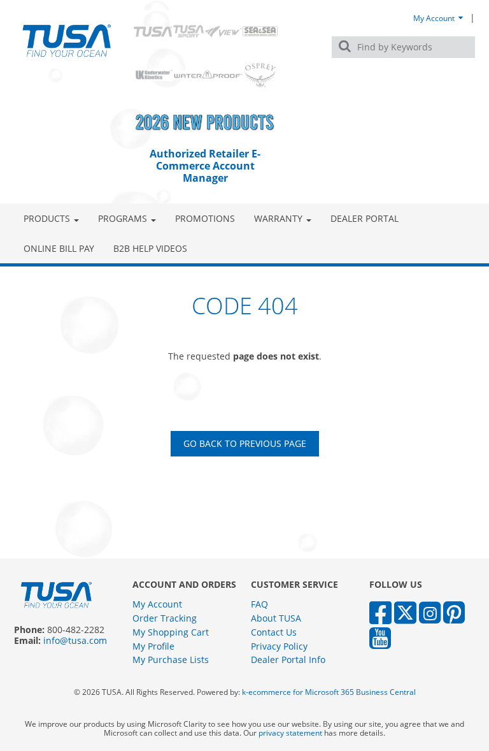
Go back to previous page (244, 443)
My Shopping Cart (170, 632)
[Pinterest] (454, 612)
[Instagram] (430, 612)
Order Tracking (164, 618)
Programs (122, 218)
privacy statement (290, 732)
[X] (405, 612)
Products (47, 218)
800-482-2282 (75, 629)
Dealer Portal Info (288, 659)
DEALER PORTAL (364, 218)
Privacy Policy (279, 646)
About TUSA (276, 618)
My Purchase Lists (170, 659)
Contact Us (274, 632)
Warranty (278, 218)
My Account (435, 18)
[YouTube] (380, 637)
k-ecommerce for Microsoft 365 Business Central (329, 692)
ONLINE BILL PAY (59, 248)
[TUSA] (67, 40)
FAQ (259, 604)
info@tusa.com (75, 640)
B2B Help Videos (150, 248)
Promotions (205, 218)
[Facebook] (380, 612)
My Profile (153, 646)
